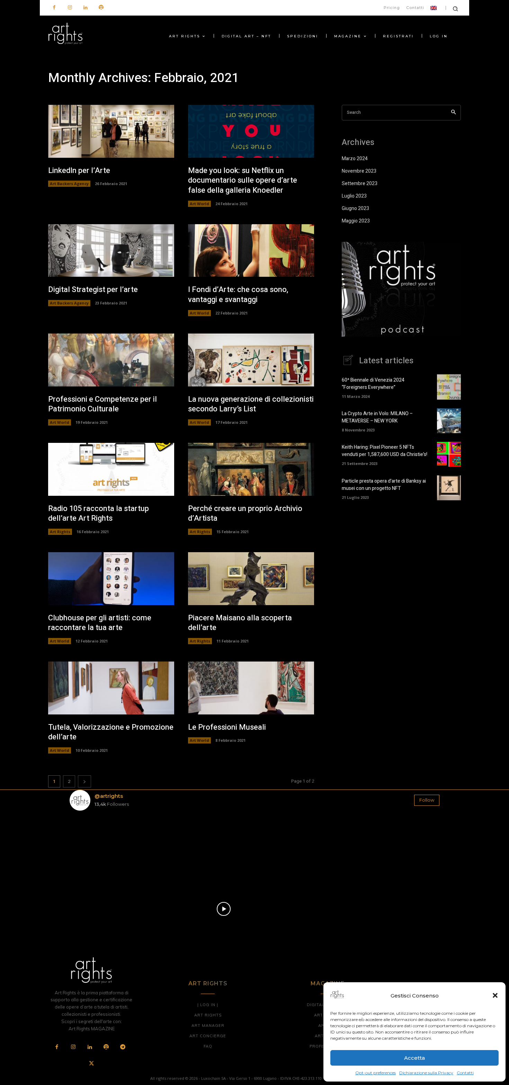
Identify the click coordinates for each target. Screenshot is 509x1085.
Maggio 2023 (356, 221)
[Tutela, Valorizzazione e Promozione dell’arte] (111, 688)
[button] (495, 995)
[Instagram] (70, 8)
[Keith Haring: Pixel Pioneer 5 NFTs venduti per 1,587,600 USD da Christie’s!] (449, 454)
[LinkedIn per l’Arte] (111, 131)
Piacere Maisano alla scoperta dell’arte (240, 622)
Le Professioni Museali (227, 727)
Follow (426, 800)
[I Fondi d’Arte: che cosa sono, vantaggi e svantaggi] (251, 250)
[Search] (453, 112)
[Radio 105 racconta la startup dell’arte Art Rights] (111, 469)
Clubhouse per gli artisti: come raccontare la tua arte (99, 622)
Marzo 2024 (355, 158)
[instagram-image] (100, 846)
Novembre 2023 (359, 171)
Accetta (414, 1058)
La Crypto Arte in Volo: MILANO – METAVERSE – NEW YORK (377, 417)
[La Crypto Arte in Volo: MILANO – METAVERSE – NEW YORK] (449, 420)
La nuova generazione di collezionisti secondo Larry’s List (251, 404)
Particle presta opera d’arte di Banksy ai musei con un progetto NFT (384, 484)
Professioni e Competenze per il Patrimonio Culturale (102, 404)
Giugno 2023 (355, 208)
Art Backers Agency (69, 183)
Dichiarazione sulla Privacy (426, 1072)
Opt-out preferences (375, 1072)
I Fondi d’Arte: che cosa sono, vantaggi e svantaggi (238, 294)
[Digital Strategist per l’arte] (111, 250)
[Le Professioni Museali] (251, 688)
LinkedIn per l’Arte (79, 170)
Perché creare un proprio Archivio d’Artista (245, 513)
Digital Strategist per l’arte (93, 289)
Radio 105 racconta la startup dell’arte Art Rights (98, 513)
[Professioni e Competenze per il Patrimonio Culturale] (111, 360)
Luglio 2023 (354, 196)
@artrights (109, 796)
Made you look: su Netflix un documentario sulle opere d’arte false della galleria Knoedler (242, 180)
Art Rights (60, 531)
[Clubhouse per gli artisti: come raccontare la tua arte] (111, 578)
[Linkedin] (85, 8)
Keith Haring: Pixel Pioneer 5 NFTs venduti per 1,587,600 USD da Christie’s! (384, 451)
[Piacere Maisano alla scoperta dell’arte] (251, 578)
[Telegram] (122, 1047)
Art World (199, 203)
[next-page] (84, 781)
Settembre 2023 (359, 183)
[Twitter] (91, 1063)
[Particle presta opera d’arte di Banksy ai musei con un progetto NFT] (449, 487)
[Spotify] (101, 8)
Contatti (465, 1072)
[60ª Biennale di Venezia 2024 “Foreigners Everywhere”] (449, 386)
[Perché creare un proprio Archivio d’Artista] (251, 469)
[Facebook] (54, 8)
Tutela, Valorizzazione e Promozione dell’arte (110, 732)
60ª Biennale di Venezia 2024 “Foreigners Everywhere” (373, 383)
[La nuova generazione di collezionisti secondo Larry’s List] (251, 360)
